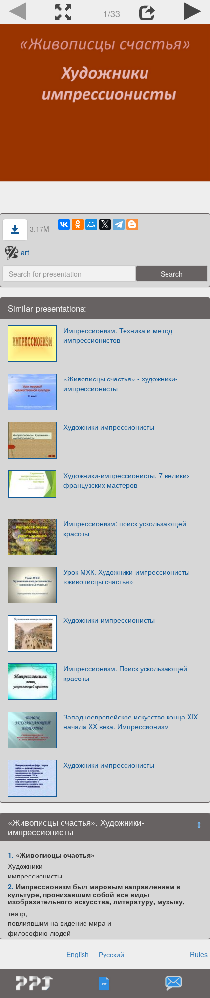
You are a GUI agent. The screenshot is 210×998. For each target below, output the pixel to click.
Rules (199, 954)
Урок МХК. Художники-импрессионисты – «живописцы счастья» (129, 576)
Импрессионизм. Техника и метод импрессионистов (117, 335)
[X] (105, 224)
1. (11, 854)
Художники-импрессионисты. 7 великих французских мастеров (126, 480)
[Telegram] (119, 224)
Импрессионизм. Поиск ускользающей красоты (125, 673)
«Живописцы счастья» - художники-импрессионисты (120, 383)
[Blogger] (132, 224)
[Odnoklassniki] (78, 224)
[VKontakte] (64, 224)
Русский (111, 954)
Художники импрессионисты (108, 427)
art (25, 252)
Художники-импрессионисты (109, 620)
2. (11, 886)
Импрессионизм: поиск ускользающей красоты (124, 528)
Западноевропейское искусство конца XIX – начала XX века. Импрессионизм (133, 721)
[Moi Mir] (91, 224)
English (77, 954)
